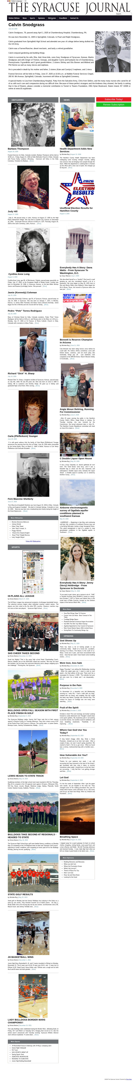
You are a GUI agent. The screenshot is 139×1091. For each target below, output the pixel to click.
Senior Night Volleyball (19, 1048)
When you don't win (70, 864)
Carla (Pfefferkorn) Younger (23, 436)
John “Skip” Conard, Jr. (19, 528)
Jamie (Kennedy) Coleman (22, 292)
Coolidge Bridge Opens (71, 619)
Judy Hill (12, 211)
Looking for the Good (70, 877)
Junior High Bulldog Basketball (21, 1061)
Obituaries (52, 19)
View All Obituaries (33, 541)
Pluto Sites (129, 1079)
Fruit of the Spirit (69, 707)
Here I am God (68, 873)
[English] (8, 1)
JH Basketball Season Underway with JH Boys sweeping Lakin (31, 1046)
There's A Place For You (71, 870)
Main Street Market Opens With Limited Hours (78, 628)
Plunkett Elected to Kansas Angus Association (78, 621)
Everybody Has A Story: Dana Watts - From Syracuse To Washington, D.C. (76, 270)
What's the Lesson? (70, 868)
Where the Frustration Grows (73, 866)
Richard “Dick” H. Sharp (21, 373)
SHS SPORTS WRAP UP (20, 1052)
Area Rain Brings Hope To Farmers (75, 613)
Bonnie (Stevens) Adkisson (20, 522)
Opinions (41, 18)
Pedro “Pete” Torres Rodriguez (25, 311)
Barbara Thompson (18, 148)
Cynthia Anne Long (19, 274)
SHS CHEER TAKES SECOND (24, 653)
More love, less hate (71, 663)
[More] (32, 161)
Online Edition (14, 18)
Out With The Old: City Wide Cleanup (75, 624)
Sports (32, 18)
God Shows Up (68, 640)
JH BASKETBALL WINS (20, 957)
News (25, 18)
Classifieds (63, 18)
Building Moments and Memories (74, 862)
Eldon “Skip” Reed (17, 526)
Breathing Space (69, 837)
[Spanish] (10, 1)
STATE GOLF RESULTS (20, 894)
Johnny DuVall (16, 524)
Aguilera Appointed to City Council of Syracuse (78, 626)
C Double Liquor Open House (76, 458)
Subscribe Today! (114, 99)
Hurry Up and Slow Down (71, 875)
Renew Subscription (113, 104)
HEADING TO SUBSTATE (20, 1059)
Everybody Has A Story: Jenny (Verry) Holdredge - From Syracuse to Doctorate (76, 585)
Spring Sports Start (18, 1054)
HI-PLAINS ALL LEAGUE (21, 596)
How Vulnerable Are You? (74, 755)
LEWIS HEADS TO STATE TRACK (26, 776)
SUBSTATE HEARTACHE (20, 1056)
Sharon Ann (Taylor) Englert (21, 533)
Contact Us (74, 18)
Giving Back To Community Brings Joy (76, 630)
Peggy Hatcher (16, 530)
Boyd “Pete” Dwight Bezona (21, 535)
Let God (64, 777)
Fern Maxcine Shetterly (20, 499)
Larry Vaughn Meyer (18, 537)
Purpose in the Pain (70, 685)
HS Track (15, 1050)
